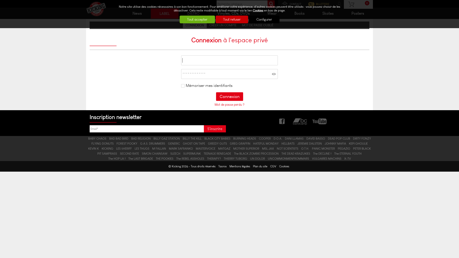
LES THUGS (142, 148)
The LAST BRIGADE (140, 158)
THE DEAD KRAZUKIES (295, 153)
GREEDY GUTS (217, 143)
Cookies (258, 10)
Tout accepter (197, 19)
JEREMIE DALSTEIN (309, 143)
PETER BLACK (362, 148)
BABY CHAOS (97, 138)
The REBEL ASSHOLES (190, 158)
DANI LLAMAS (294, 138)
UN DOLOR (257, 158)
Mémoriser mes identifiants (209, 85)
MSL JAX (268, 148)
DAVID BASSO (315, 138)
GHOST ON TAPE (194, 143)
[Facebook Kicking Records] (282, 121)
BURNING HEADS (244, 138)
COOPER (265, 138)
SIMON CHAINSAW (154, 153)
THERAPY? (214, 158)
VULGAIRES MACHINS (326, 158)
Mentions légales (240, 166)
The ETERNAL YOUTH (348, 153)
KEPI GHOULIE (358, 143)
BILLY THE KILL (192, 138)
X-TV (347, 158)
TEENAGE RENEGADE (217, 153)
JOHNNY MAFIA (335, 143)
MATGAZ (224, 148)
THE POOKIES (164, 158)
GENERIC (174, 143)
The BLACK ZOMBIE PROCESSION (256, 153)
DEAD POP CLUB (339, 138)
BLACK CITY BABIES (217, 138)
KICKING (107, 148)
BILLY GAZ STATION (166, 138)
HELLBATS (288, 143)
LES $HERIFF (124, 148)
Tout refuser (232, 19)
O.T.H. (305, 148)
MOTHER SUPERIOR (246, 148)
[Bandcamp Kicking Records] (300, 121)
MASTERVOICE (205, 148)
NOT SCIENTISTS (287, 148)
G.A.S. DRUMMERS (152, 143)
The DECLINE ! (322, 153)
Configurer (264, 19)
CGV (273, 166)
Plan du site (260, 166)
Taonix (222, 166)
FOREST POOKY (127, 143)
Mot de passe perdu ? (229, 105)
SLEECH (175, 153)
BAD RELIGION (141, 138)
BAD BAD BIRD (118, 138)
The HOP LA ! (117, 158)
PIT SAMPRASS (107, 153)
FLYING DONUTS (102, 143)
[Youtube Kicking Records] (319, 121)
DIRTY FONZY (362, 138)
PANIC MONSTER (323, 148)
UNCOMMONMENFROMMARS (288, 158)
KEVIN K (93, 148)
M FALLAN (159, 148)
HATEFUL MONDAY (266, 143)
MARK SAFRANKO (181, 148)
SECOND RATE (129, 153)
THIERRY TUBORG (235, 158)
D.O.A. (278, 138)
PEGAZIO (344, 148)
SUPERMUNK (192, 153)
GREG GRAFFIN (240, 143)
